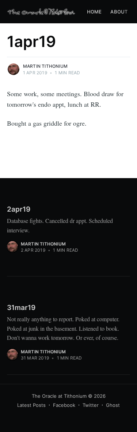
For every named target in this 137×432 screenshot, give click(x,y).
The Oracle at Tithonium (59, 396)
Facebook (64, 405)
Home (94, 12)
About (119, 12)
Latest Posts (31, 405)
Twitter (91, 405)
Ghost (113, 405)
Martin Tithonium (45, 66)
